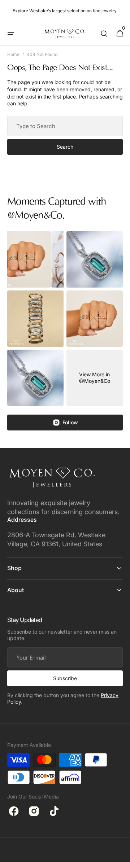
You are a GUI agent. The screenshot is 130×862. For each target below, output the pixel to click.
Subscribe (65, 678)
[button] (11, 33)
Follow (70, 422)
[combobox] (65, 126)
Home (13, 54)
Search (65, 147)
